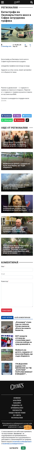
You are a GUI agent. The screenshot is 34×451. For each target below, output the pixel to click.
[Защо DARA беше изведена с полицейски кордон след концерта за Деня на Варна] (17, 204)
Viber (18, 116)
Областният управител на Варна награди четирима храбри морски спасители (14, 144)
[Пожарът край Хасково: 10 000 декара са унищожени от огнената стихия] (17, 182)
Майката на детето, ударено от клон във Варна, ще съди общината (16, 165)
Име (3, 266)
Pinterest (20, 120)
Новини (17, 398)
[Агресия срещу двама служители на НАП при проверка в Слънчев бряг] (17, 225)
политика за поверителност (13, 443)
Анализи (17, 400)
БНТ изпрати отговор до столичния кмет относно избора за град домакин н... (23, 340)
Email (3, 274)
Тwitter (28, 116)
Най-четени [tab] (7, 317)
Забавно (17, 403)
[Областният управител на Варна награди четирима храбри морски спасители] (17, 140)
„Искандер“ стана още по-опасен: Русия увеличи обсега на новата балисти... (23, 326)
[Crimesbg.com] (17, 386)
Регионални (9, 7)
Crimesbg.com (6, 46)
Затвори (13, 448)
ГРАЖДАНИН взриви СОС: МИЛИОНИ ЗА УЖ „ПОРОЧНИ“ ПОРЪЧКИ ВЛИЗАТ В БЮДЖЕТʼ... (23, 369)
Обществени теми (17, 413)
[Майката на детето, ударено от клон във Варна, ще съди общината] (17, 161)
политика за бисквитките (22, 441)
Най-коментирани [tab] (22, 317)
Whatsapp (8, 120)
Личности (17, 410)
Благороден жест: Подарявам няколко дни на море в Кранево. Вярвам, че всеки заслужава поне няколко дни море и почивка (16, 249)
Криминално (17, 408)
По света (17, 415)
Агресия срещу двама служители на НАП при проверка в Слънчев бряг (14, 229)
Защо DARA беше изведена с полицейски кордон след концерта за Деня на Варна (15, 208)
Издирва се (17, 405)
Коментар (5, 281)
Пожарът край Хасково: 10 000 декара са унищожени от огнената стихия (16, 187)
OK (23, 448)
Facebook (7, 116)
